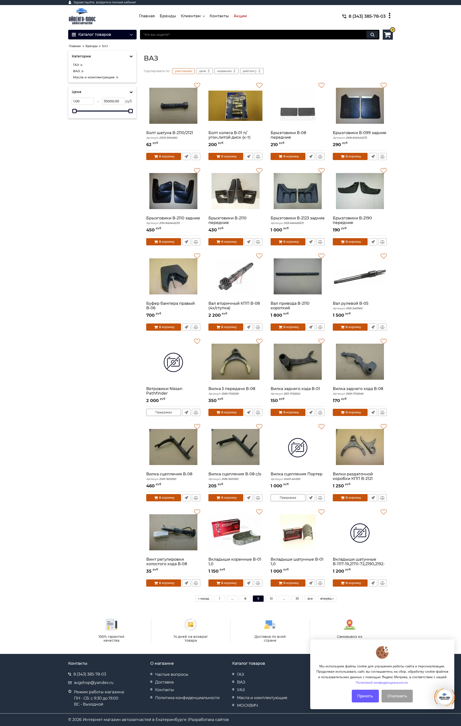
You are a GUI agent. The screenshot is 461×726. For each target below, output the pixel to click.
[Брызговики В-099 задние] (360, 106)
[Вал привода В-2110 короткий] (298, 277)
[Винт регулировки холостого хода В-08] (173, 533)
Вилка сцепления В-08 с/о (234, 476)
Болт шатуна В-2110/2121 (169, 134)
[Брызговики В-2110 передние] (235, 192)
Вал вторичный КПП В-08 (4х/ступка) (234, 308)
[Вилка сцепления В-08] (173, 448)
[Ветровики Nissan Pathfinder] (173, 362)
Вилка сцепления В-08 (169, 476)
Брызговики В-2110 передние (227, 222)
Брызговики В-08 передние (288, 137)
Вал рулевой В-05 (350, 305)
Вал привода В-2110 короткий (290, 308)
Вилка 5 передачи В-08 (231, 390)
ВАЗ (241, 682)
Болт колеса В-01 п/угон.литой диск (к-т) (229, 137)
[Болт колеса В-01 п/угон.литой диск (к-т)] (235, 106)
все (310, 598)
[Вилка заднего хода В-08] (360, 362)
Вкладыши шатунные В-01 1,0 (297, 564)
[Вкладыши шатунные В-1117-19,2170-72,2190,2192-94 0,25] (360, 533)
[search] (372, 34)
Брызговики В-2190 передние (352, 222)
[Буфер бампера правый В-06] (173, 277)
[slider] (74, 111)
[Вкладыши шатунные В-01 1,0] (298, 533)
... (232, 598)
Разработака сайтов (209, 719)
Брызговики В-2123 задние (298, 220)
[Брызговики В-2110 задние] (173, 192)
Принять (365, 696)
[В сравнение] (196, 156)
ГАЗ (240, 674)
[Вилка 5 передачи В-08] (235, 362)
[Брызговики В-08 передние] (298, 106)
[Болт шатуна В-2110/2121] (173, 106)
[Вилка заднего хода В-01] (298, 362)
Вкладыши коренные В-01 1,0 (234, 564)
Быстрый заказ (186, 156)
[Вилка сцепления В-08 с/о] (235, 448)
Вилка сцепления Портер (296, 476)
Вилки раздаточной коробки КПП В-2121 (353, 478)
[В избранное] (197, 85)
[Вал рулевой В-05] (360, 277)
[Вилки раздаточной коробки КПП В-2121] (360, 448)
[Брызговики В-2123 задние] (298, 192)
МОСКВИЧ (247, 705)
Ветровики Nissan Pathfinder (164, 393)
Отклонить (397, 696)
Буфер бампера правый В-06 (170, 308)
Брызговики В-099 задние (359, 134)
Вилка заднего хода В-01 (295, 390)
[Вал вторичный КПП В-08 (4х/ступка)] (235, 277)
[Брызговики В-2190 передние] (360, 192)
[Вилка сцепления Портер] (298, 448)
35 (297, 598)
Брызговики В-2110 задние (173, 220)
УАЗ (241, 690)
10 (271, 598)
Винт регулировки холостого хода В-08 (166, 564)
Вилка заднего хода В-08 (358, 390)
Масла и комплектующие (262, 697)
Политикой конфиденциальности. (382, 682)
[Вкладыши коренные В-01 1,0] (235, 533)
